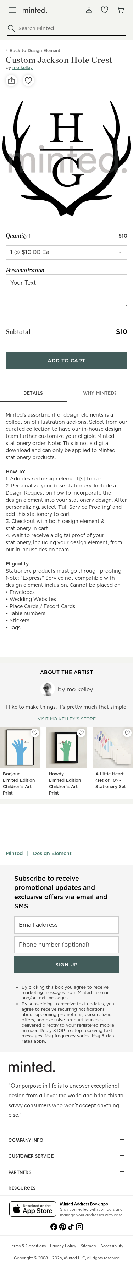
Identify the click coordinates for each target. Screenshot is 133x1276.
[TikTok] (71, 1226)
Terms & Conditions (28, 1245)
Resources (22, 1188)
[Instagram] (79, 1226)
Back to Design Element (35, 50)
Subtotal (18, 331)
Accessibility (111, 1245)
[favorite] (28, 80)
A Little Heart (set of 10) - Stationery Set (110, 780)
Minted (14, 853)
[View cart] (120, 10)
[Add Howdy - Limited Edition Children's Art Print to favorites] (81, 733)
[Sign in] (89, 10)
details (33, 393)
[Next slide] (127, 159)
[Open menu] (12, 10)
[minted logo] (35, 10)
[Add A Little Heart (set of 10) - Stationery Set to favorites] (127, 733)
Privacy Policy (63, 1245)
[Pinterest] (62, 1226)
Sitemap (88, 1245)
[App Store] (32, 1209)
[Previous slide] (5, 159)
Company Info (26, 1140)
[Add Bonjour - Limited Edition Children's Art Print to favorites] (35, 733)
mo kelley (22, 67)
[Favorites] (104, 10)
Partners (20, 1172)
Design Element (52, 853)
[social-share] (11, 80)
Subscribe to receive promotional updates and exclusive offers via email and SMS (60, 892)
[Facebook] (54, 1226)
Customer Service (31, 1156)
